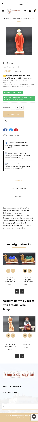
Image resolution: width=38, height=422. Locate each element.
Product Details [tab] (19, 188)
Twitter (11, 129)
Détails (20, 99)
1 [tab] (18, 58)
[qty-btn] (21, 107)
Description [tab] (19, 180)
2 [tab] (20, 58)
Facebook (5, 129)
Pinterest (16, 129)
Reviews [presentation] (19, 196)
